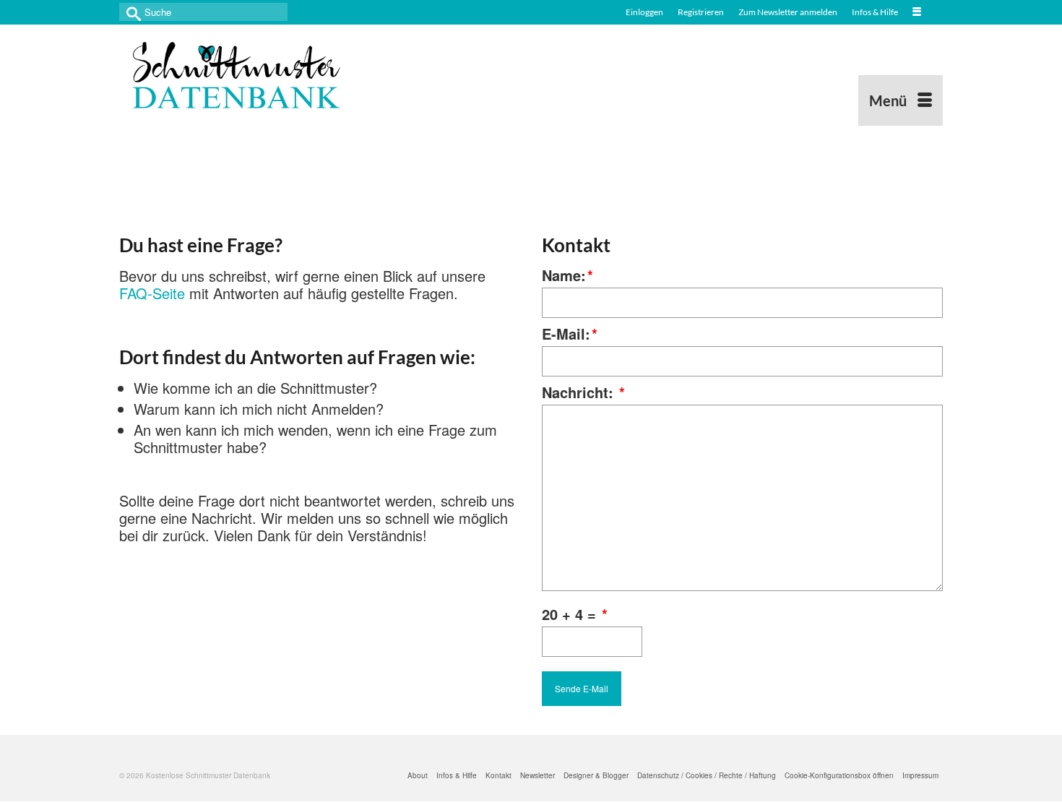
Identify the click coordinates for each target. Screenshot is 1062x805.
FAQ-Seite (152, 293)
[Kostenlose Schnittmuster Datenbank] (249, 75)
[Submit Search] (130, 12)
